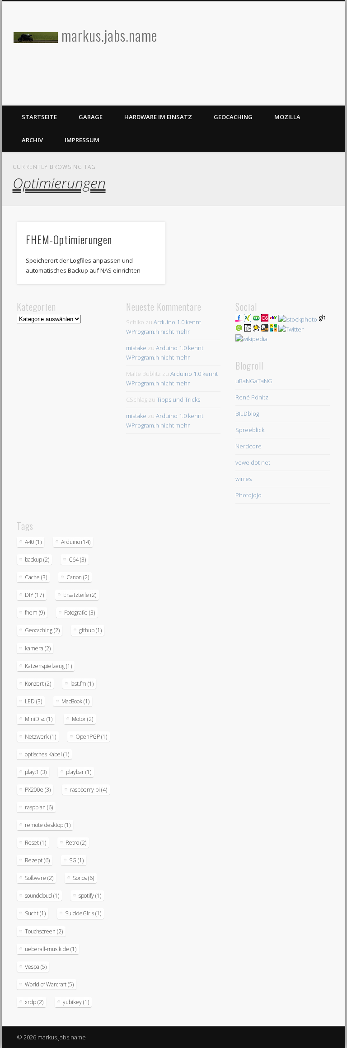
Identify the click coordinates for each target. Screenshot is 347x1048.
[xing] (247, 319)
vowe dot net (252, 462)
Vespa (36, 967)
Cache (36, 577)
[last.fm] (264, 319)
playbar (78, 772)
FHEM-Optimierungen (69, 239)
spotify (90, 895)
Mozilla (287, 117)
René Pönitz (251, 397)
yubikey (76, 1002)
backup (37, 559)
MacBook (75, 701)
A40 (33, 542)
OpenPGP (91, 736)
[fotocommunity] (247, 329)
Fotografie (79, 612)
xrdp (34, 1002)
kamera (38, 648)
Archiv (32, 140)
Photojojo (248, 495)
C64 (77, 559)
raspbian (39, 807)
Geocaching (233, 117)
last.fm (82, 683)
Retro (76, 842)
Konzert (38, 683)
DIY (34, 595)
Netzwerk (40, 736)
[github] (322, 319)
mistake (136, 348)
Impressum (82, 140)
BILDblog (247, 413)
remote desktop (47, 825)
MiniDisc (38, 719)
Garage (91, 117)
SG (76, 860)
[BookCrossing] (256, 329)
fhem (35, 612)
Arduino (75, 542)
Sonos (83, 878)
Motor (82, 719)
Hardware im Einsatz (158, 117)
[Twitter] (291, 329)
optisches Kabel (47, 754)
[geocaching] (273, 329)
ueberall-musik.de (50, 949)
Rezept (37, 860)
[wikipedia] (251, 339)
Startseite (39, 117)
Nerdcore (248, 446)
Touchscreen (44, 931)
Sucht (35, 913)
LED (33, 701)
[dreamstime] (239, 329)
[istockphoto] (297, 319)
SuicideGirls (83, 913)
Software (39, 878)
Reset (35, 842)
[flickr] (239, 319)
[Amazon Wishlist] (264, 329)
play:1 (36, 772)
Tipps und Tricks (178, 399)
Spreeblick (249, 430)
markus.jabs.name (109, 35)
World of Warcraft (49, 984)
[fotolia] (256, 319)
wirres (243, 479)
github (90, 630)
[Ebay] (273, 319)
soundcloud (42, 895)
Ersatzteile (79, 595)
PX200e (38, 789)
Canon (77, 577)
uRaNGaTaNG (253, 381)
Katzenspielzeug (48, 666)
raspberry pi (88, 789)
